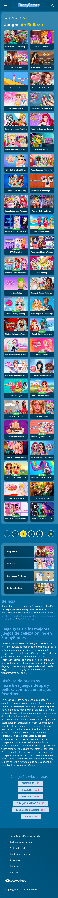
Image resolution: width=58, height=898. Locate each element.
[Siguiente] (15, 533)
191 (43, 809)
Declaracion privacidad (21, 841)
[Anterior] (7, 533)
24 (35, 816)
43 (38, 783)
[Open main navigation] (5, 5)
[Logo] (29, 5)
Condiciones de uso (19, 853)
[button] (52, 5)
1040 (36, 796)
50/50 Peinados (26, 619)
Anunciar (14, 871)
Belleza (26, 17)
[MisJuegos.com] (5, 18)
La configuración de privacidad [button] (25, 836)
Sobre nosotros (17, 860)
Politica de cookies (18, 848)
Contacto (14, 865)
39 (42, 803)
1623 (36, 789)
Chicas (15, 17)
